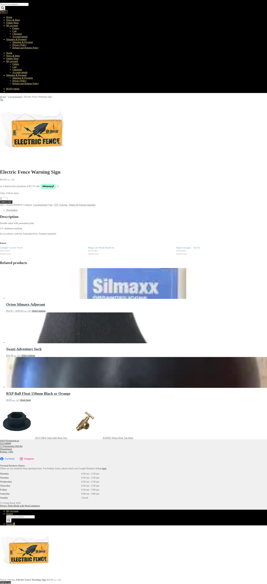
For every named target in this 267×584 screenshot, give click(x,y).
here (104, 468)
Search (9, 513)
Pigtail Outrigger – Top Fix (188, 248)
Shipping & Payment (16, 39)
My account (12, 25)
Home (9, 17)
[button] (1, 99)
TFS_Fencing (60, 205)
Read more (25, 400)
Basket (10, 524)
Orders (15, 28)
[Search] (2, 8)
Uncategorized (15, 96)
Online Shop (12, 22)
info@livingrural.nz (9, 440)
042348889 (5, 443)
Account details (20, 36)
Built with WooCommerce (27, 505)
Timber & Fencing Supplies (82, 205)
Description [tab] (11, 210)
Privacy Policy (19, 45)
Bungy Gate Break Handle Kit (101, 248)
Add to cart (6, 202)
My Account (12, 511)
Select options (39, 311)
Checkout (17, 34)
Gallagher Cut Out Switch (11, 248)
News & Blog (13, 20)
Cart (14, 31)
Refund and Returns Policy (25, 47)
